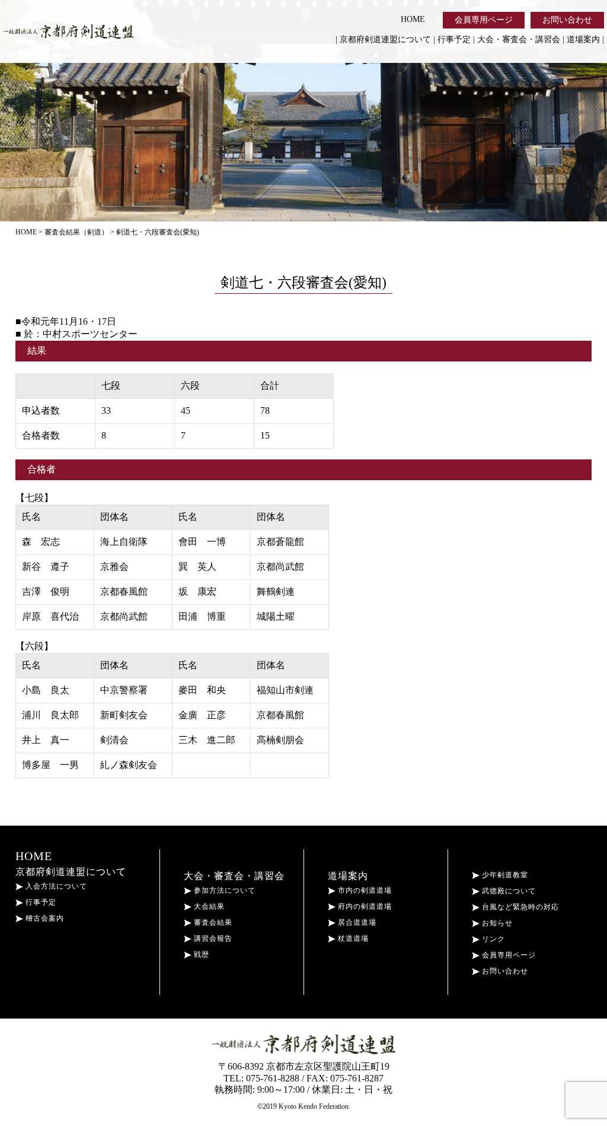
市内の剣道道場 (364, 890)
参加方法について (223, 890)
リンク (492, 939)
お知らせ (496, 923)
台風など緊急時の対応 (519, 907)
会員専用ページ (484, 19)
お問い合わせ (567, 19)
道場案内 (583, 39)
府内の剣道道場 (364, 906)
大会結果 (208, 906)
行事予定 (454, 39)
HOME (413, 19)
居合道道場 (356, 922)
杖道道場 (352, 938)
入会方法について (55, 886)
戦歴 (200, 954)
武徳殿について (508, 891)
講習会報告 (211, 938)
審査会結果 (211, 922)
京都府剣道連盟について (385, 39)
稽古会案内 (43, 918)
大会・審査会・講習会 (518, 39)
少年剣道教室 (504, 875)
